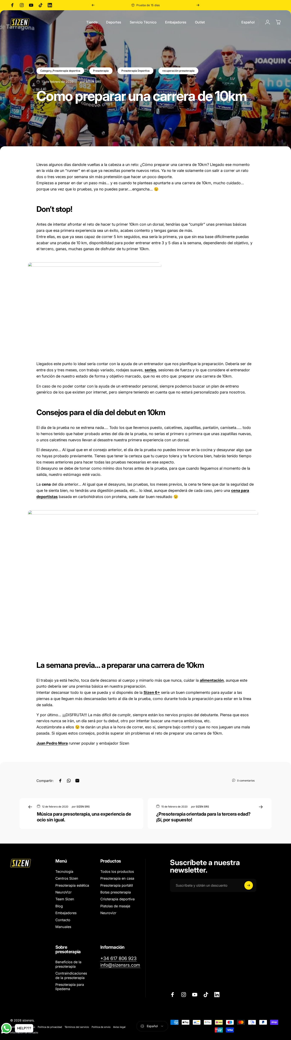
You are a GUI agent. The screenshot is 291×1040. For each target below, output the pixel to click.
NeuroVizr (63, 892)
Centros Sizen (66, 878)
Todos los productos (117, 871)
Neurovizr (108, 913)
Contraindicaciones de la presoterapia (71, 975)
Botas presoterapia (115, 892)
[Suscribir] (248, 885)
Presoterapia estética (72, 885)
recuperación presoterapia (178, 70)
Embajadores (65, 913)
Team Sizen (64, 899)
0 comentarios (246, 780)
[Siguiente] (198, 5)
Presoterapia (101, 70)
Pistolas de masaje (115, 906)
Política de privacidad (50, 1026)
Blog (59, 906)
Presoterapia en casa (117, 878)
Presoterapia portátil (116, 885)
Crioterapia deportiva (117, 899)
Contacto (62, 920)
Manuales (63, 927)
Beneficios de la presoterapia (68, 964)
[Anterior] (93, 5)
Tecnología (64, 871)
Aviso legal (119, 1026)
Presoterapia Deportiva (135, 70)
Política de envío (101, 1026)
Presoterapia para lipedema (69, 986)
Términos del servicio (77, 1026)
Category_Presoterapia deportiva (60, 70)
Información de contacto (24, 1032)
